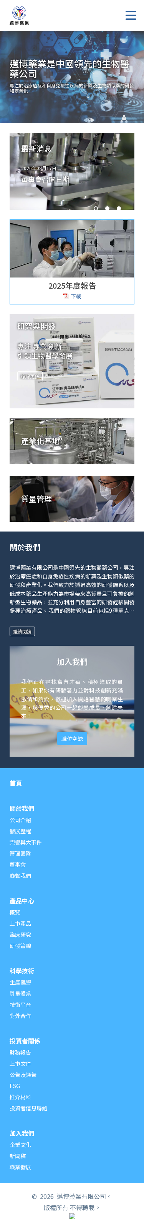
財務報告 (20, 1052)
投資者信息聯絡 (28, 1108)
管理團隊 (20, 853)
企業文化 (20, 1144)
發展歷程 (20, 831)
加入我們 (22, 1134)
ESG (15, 1085)
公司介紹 (20, 819)
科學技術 (22, 971)
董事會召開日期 (45, 179)
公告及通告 (23, 1074)
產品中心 (22, 901)
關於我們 (22, 809)
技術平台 (20, 1004)
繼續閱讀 (22, 631)
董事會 (18, 864)
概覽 (15, 912)
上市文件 (20, 1063)
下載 (76, 296)
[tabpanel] (72, 173)
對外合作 (20, 1015)
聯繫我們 (20, 875)
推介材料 (20, 1097)
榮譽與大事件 (26, 842)
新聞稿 (18, 1155)
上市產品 (20, 923)
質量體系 (20, 993)
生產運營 (20, 982)
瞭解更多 (30, 376)
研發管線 (20, 945)
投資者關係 (25, 1041)
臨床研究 (20, 934)
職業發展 (20, 1167)
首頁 (16, 783)
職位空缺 (72, 738)
